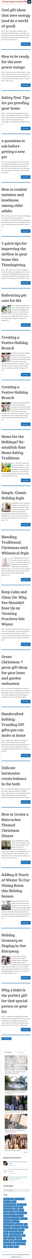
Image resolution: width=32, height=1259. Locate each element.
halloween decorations (10, 1230)
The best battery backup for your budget (17, 1162)
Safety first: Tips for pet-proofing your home (15, 103)
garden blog (7, 1227)
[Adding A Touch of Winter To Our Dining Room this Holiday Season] (6, 905)
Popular (9, 1052)
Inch (23, 1235)
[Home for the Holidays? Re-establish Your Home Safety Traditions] (6, 467)
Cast (21, 1207)
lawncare (18, 1238)
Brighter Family (21, 1204)
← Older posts (6, 1038)
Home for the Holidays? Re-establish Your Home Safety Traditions (13, 447)
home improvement (14, 1235)
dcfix (16, 1210)
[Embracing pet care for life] (6, 309)
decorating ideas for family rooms (13, 1216)
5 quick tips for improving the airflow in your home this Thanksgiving (14, 254)
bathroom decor (8, 1199)
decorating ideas (21, 1213)
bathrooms (7, 1202)
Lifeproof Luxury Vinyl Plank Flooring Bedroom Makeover (15, 1131)
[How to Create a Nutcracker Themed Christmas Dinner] (6, 845)
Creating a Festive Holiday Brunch (14, 342)
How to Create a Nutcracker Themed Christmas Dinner (14, 825)
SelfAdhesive (7, 1244)
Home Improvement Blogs (9, 1254)
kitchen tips (11, 1238)
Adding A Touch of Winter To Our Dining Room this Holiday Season (15, 885)
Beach (14, 1202)
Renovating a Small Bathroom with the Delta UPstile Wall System (15, 1072)
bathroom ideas (19, 1199)
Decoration (23, 1218)
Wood (16, 1247)
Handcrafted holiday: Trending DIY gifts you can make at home (13, 724)
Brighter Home (8, 1207)
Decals (21, 1210)
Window (10, 1247)
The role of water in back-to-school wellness (18, 1170)
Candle (16, 1207)
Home (5, 1235)
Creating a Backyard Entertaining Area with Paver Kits (15, 1092)
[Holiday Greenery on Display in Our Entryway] (6, 960)
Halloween (24, 1227)
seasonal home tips (20, 1241)
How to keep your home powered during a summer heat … (17, 1178)
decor (5, 1213)
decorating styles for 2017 (11, 1218)
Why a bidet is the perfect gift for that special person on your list (14, 1000)
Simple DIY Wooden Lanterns (13, 1150)
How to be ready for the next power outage (15, 62)
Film (25, 1224)
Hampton (21, 1230)
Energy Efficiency (8, 1224)
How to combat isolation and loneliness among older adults (14, 200)
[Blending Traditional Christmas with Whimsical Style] (6, 562)
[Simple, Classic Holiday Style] (6, 507)
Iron (5, 1238)
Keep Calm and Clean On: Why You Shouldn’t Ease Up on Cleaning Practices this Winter (14, 608)
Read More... (25, 44)
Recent (21, 1052)
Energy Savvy (19, 1224)
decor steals (15, 1221)
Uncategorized (21, 1244)
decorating (12, 1213)
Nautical (6, 1241)
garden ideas (16, 1227)
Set (14, 1244)
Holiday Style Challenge (16, 1233)
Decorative (7, 1221)
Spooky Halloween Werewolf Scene (14, 1112)
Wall (5, 1247)
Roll (11, 1241)
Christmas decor (8, 1210)
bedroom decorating (9, 1204)
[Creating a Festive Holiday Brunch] (6, 357)
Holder (6, 1233)
